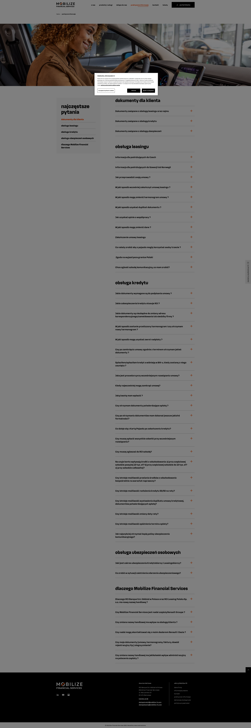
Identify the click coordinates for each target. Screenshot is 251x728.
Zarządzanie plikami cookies (106, 90)
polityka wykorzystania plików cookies (110, 85)
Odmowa (133, 90)
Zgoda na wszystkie (148, 90)
